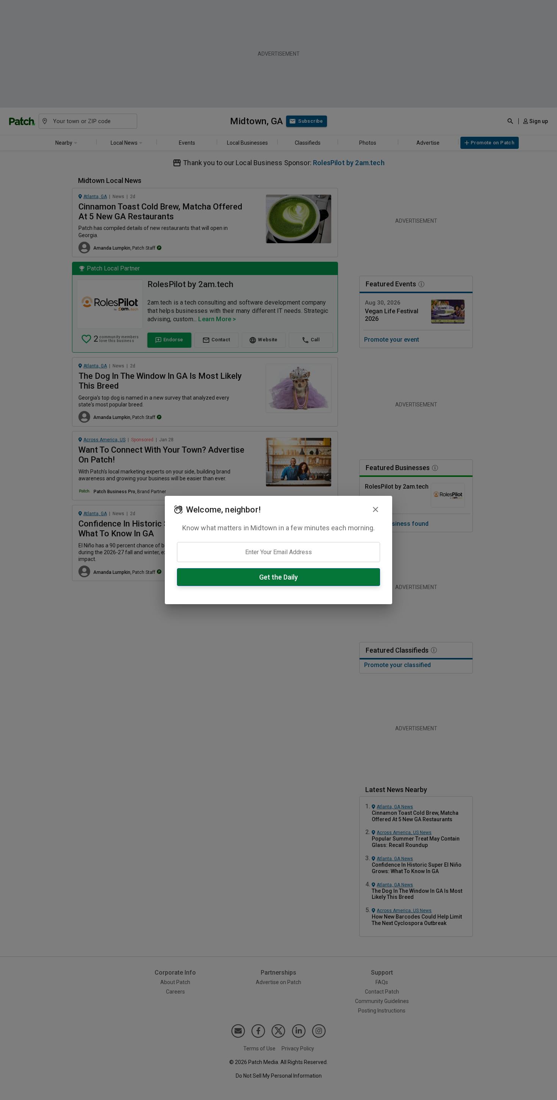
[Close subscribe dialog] (375, 509)
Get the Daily (278, 577)
